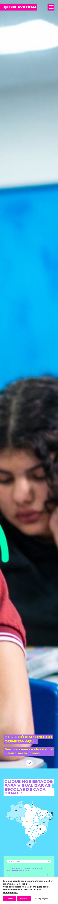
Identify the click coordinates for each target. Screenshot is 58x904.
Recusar (23, 898)
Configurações (41, 898)
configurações (10, 892)
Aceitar (9, 898)
